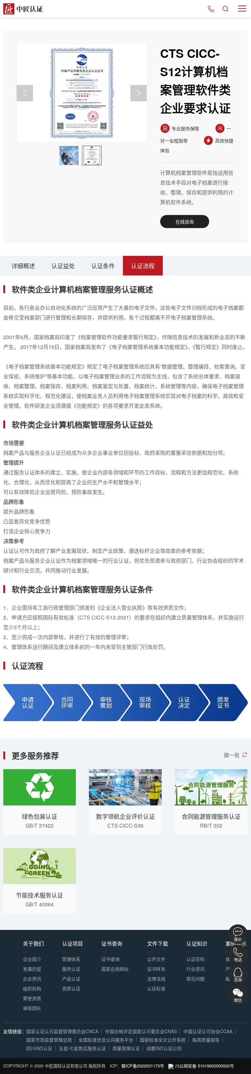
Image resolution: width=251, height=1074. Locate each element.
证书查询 (110, 959)
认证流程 (143, 265)
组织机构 (32, 988)
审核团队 (32, 1008)
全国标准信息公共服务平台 (105, 1039)
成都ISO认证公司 (164, 1048)
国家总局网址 (115, 969)
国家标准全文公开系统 (163, 1039)
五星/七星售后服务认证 (82, 1048)
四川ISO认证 (39, 1048)
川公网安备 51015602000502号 (204, 1066)
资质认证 (71, 988)
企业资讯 (32, 978)
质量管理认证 (126, 1048)
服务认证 (71, 969)
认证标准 (156, 988)
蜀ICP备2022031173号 (142, 1066)
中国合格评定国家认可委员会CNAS (141, 1031)
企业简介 (32, 959)
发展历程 (32, 969)
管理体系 (71, 959)
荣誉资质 (32, 998)
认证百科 (195, 959)
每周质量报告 (206, 1039)
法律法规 (156, 978)
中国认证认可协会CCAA (207, 1031)
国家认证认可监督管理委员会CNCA (62, 1031)
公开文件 (156, 959)
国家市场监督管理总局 (49, 1039)
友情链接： (14, 1031)
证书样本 (156, 969)
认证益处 (63, 265)
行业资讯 (195, 969)
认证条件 (103, 265)
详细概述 (23, 265)
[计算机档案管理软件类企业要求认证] (81, 93)
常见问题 (195, 978)
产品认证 (71, 978)
